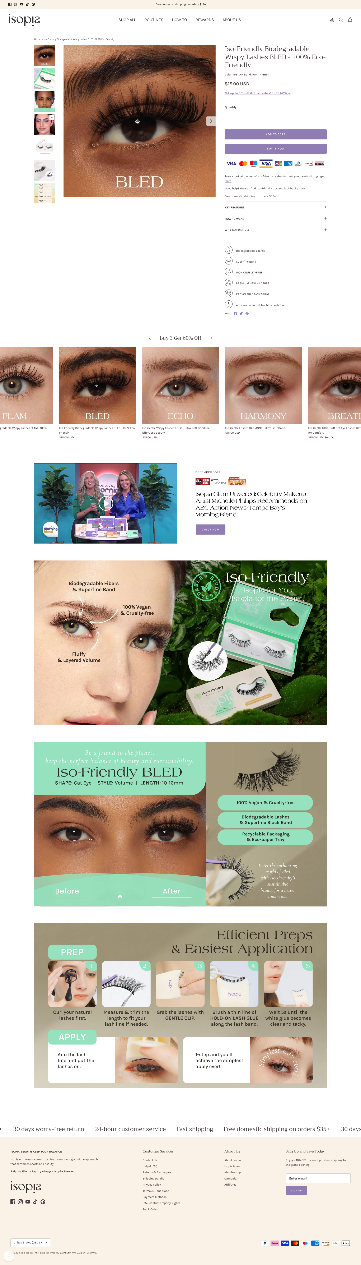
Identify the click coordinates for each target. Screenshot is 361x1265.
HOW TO (179, 19)
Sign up (296, 1190)
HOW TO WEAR (234, 219)
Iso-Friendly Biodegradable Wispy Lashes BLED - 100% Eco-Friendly (79, 39)
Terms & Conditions (156, 1191)
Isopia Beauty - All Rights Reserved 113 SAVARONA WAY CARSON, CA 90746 (57, 1252)
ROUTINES (153, 19)
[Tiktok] (27, 4)
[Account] (331, 19)
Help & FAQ (150, 1166)
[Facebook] (9, 4)
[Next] (211, 121)
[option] (140, 121)
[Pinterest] (33, 4)
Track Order (150, 1209)
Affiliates (230, 1184)
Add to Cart (275, 134)
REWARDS (205, 19)
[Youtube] (21, 4)
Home (37, 39)
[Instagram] (15, 4)
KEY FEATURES (235, 207)
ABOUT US (231, 19)
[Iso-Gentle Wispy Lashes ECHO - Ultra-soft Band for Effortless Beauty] (180, 385)
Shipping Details (153, 1178)
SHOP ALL (127, 19)
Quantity (230, 107)
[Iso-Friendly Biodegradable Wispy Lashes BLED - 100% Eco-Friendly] (97, 385)
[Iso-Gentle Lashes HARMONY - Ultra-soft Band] (263, 385)
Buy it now (276, 148)
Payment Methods (155, 1197)
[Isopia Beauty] (24, 20)
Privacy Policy (152, 1184)
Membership (232, 1172)
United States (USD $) (28, 1242)
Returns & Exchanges (157, 1172)
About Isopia (232, 1160)
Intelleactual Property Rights (161, 1203)
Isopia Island (232, 1166)
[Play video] (106, 503)
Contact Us (150, 1160)
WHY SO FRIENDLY (237, 230)
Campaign (231, 1178)
